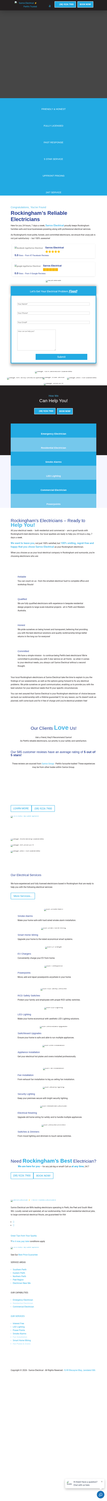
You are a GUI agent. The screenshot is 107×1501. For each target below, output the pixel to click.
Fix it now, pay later (20, 1241)
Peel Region (18, 1279)
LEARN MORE (21, 808)
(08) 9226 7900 (66, 4)
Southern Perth (19, 1269)
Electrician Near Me (22, 1283)
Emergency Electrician (23, 1300)
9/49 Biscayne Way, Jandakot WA (79, 1370)
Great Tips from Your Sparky (24, 1235)
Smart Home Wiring (22, 1340)
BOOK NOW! (85, 4)
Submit (61, 356)
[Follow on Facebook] (13, 1222)
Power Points (19, 1330)
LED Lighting (19, 1327)
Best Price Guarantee (28, 1255)
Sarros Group (48, 763)
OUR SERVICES (18, 1316)
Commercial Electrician (23, 1306)
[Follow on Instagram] (13, 1225)
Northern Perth (19, 1276)
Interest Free (18, 1323)
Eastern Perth (19, 1273)
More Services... (23, 896)
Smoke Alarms (19, 1333)
